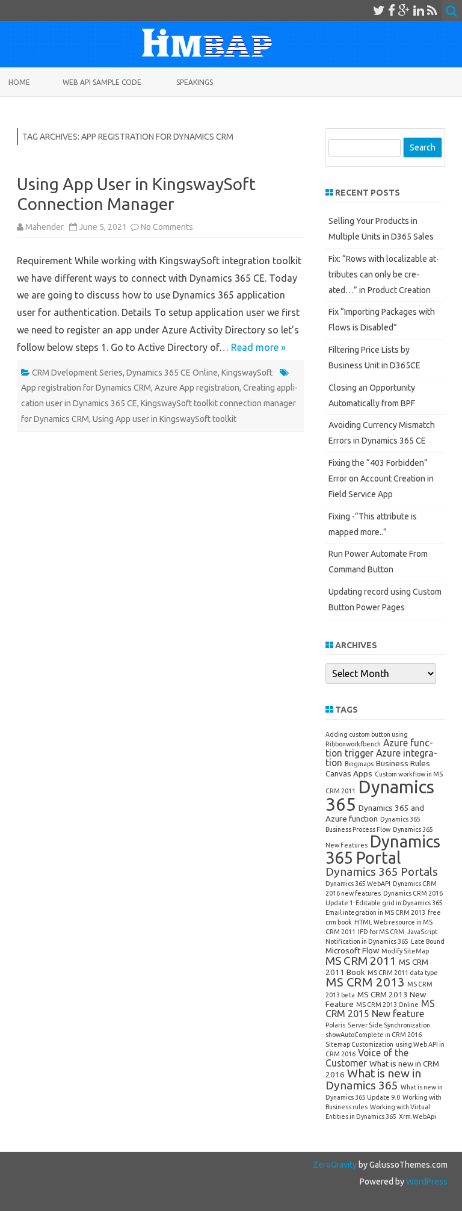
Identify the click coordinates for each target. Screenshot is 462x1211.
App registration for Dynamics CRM (86, 387)
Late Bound (428, 941)
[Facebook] (391, 10)
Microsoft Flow (352, 950)
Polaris (335, 1025)
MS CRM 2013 (365, 982)
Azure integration (381, 758)
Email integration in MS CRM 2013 (375, 912)
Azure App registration (197, 387)
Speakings (194, 82)
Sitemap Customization (359, 1044)
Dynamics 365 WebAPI (357, 883)
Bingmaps (359, 763)
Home (19, 82)
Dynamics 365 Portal (382, 849)
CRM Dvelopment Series (77, 372)
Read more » (258, 347)
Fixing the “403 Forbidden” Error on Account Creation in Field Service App (381, 478)
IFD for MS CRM (381, 931)
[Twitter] (379, 10)
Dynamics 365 (379, 795)
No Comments (167, 227)
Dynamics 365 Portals (381, 871)
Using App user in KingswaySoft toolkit (164, 419)
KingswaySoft (247, 372)
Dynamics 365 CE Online (172, 372)
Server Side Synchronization (389, 1025)
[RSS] (432, 10)
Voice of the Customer (366, 1057)
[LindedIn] (418, 10)
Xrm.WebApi (417, 1116)
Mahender (44, 227)
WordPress (426, 1181)
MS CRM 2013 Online (387, 1004)
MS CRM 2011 (360, 960)
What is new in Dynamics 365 (373, 1079)
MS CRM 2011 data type (403, 972)
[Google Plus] (404, 10)
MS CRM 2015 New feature (380, 1008)
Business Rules (403, 763)
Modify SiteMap (405, 951)
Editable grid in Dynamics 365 (399, 902)
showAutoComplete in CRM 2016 (373, 1034)
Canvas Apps (348, 773)
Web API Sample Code (102, 82)
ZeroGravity (335, 1164)
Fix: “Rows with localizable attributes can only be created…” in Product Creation (383, 274)
